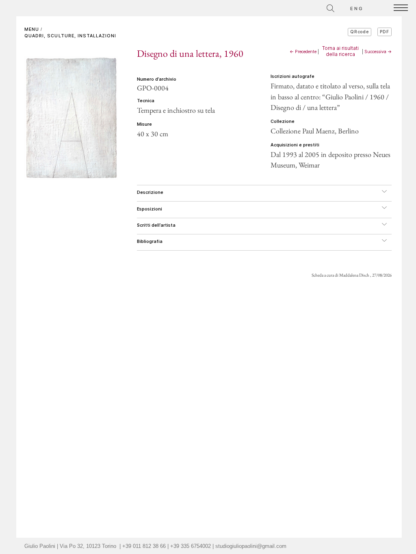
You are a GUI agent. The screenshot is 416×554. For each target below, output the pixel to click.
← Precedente (303, 51)
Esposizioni (149, 209)
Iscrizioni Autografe (292, 76)
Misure (144, 124)
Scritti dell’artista (156, 225)
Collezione (283, 121)
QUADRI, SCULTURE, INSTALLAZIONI (70, 36)
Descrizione (150, 192)
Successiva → (378, 51)
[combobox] (294, 7)
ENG (357, 8)
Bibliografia (149, 241)
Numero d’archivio (156, 79)
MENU (31, 29)
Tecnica (145, 100)
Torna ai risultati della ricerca (340, 51)
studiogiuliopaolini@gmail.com (250, 546)
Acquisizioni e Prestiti (295, 145)
